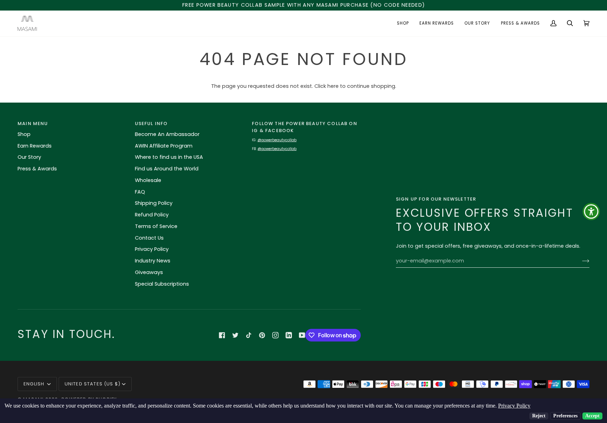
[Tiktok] (249, 335)
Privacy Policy (152, 249)
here (333, 86)
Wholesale (148, 180)
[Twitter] (235, 335)
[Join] (580, 261)
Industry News (152, 260)
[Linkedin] (289, 335)
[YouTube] (302, 335)
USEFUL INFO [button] (151, 123)
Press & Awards (37, 168)
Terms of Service (156, 226)
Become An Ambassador (167, 134)
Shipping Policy (153, 203)
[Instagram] (275, 335)
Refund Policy (152, 214)
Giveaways (149, 272)
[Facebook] (222, 335)
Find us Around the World (166, 168)
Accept (592, 415)
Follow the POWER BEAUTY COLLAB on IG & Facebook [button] (304, 127)
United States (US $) (92, 383)
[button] (403, 23)
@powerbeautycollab (276, 140)
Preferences (565, 415)
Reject (539, 415)
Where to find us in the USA (169, 157)
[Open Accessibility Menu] (591, 211)
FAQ (140, 191)
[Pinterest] (262, 335)
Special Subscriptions (162, 283)
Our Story (29, 157)
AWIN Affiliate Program (163, 145)
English (35, 383)
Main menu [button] (33, 123)
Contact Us (149, 237)
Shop (24, 134)
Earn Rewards (35, 145)
